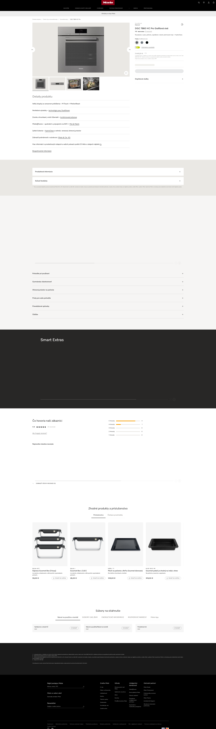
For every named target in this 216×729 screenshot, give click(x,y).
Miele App (155, 617)
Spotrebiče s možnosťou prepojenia (135, 705)
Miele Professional (148, 690)
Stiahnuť (74, 628)
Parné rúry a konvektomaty (50, 19)
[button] (137, 42)
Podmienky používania (92, 724)
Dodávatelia (103, 702)
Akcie (116, 695)
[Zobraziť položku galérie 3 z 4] (74, 84)
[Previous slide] (32, 49)
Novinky (117, 698)
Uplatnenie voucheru (120, 692)
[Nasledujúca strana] (179, 479)
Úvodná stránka (36, 19)
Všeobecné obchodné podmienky (149, 705)
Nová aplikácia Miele (134, 692)
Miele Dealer (147, 687)
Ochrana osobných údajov (76, 724)
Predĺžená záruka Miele (121, 701)
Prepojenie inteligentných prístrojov (133, 700)
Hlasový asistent (133, 695)
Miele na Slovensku (105, 690)
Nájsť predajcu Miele (55, 683)
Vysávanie (100, 8)
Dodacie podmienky (105, 724)
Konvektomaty (64, 19)
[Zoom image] (126, 73)
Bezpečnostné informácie (41, 151)
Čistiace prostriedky (116, 8)
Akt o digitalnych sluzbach (135, 724)
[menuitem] (67, 8)
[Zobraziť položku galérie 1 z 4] (40, 84)
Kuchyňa (66, 8)
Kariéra (102, 696)
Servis (136, 8)
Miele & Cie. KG (64, 137)
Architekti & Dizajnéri (149, 701)
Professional (148, 8)
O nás (101, 687)
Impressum (50, 724)
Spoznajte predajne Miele (54, 696)
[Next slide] (129, 49)
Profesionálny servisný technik (150, 694)
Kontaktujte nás (104, 705)
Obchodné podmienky (61, 724)
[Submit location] (83, 686)
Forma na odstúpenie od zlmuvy (152, 724)
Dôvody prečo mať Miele (119, 688)
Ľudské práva (103, 708)
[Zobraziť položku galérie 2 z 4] (57, 84)
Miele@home (132, 689)
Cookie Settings (51, 726)
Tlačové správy (104, 699)
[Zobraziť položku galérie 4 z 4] (91, 84)
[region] (81, 50)
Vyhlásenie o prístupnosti (119, 724)
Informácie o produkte (147, 47)
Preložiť (39, 462)
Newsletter (51, 703)
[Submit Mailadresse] (83, 706)
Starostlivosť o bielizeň (83, 8)
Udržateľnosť (103, 693)
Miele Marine (147, 698)
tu (101, 144)
